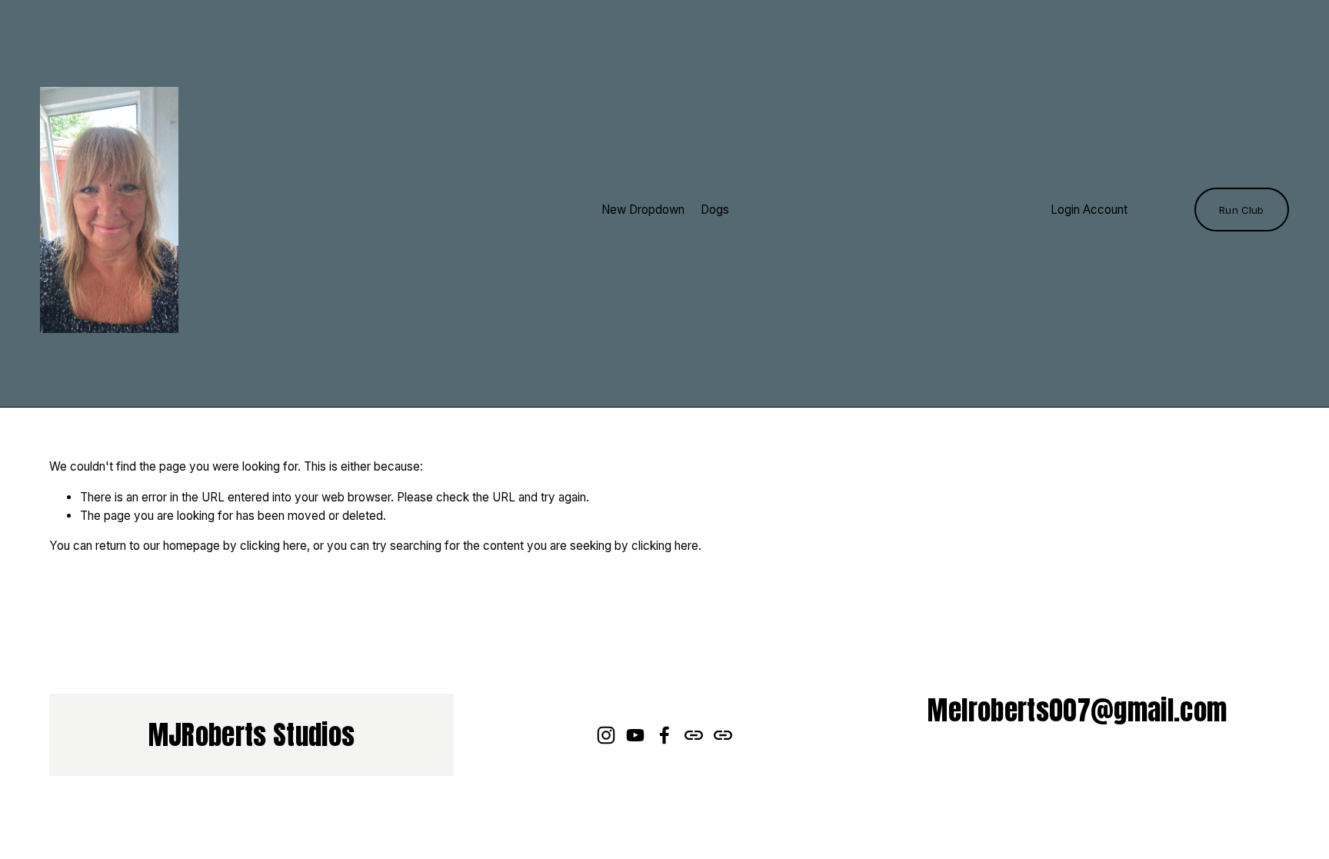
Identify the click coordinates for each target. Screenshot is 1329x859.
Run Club (1241, 210)
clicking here (273, 545)
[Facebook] (664, 735)
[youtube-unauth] (635, 735)
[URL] (693, 735)
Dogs (715, 209)
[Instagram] (606, 735)
